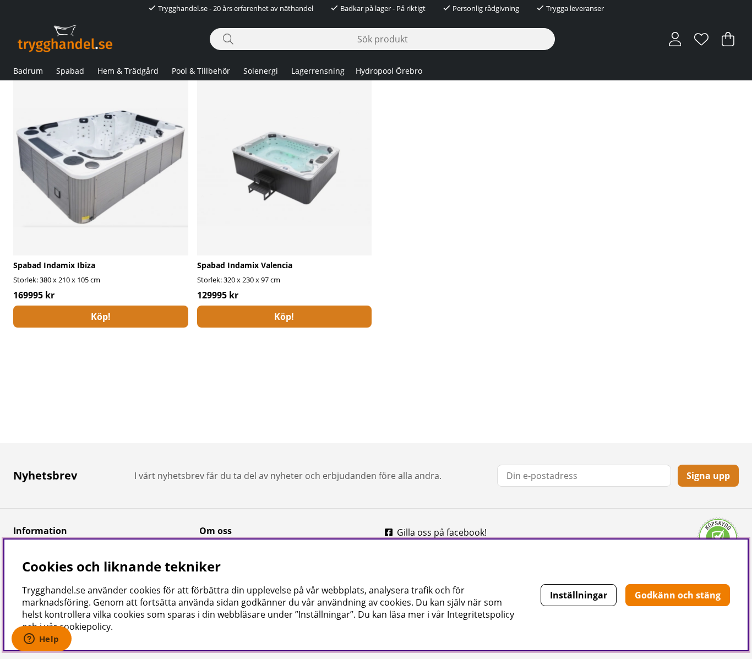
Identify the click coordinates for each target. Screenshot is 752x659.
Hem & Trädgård (128, 71)
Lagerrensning (318, 71)
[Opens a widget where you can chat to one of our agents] (41, 639)
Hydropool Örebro (389, 71)
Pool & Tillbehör (201, 71)
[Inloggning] (675, 39)
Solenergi (260, 71)
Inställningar (578, 595)
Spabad (70, 71)
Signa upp (708, 476)
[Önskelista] (701, 39)
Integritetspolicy (480, 614)
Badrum (28, 71)
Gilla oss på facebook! (442, 532)
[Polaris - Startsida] (65, 38)
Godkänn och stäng (678, 595)
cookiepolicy (85, 626)
